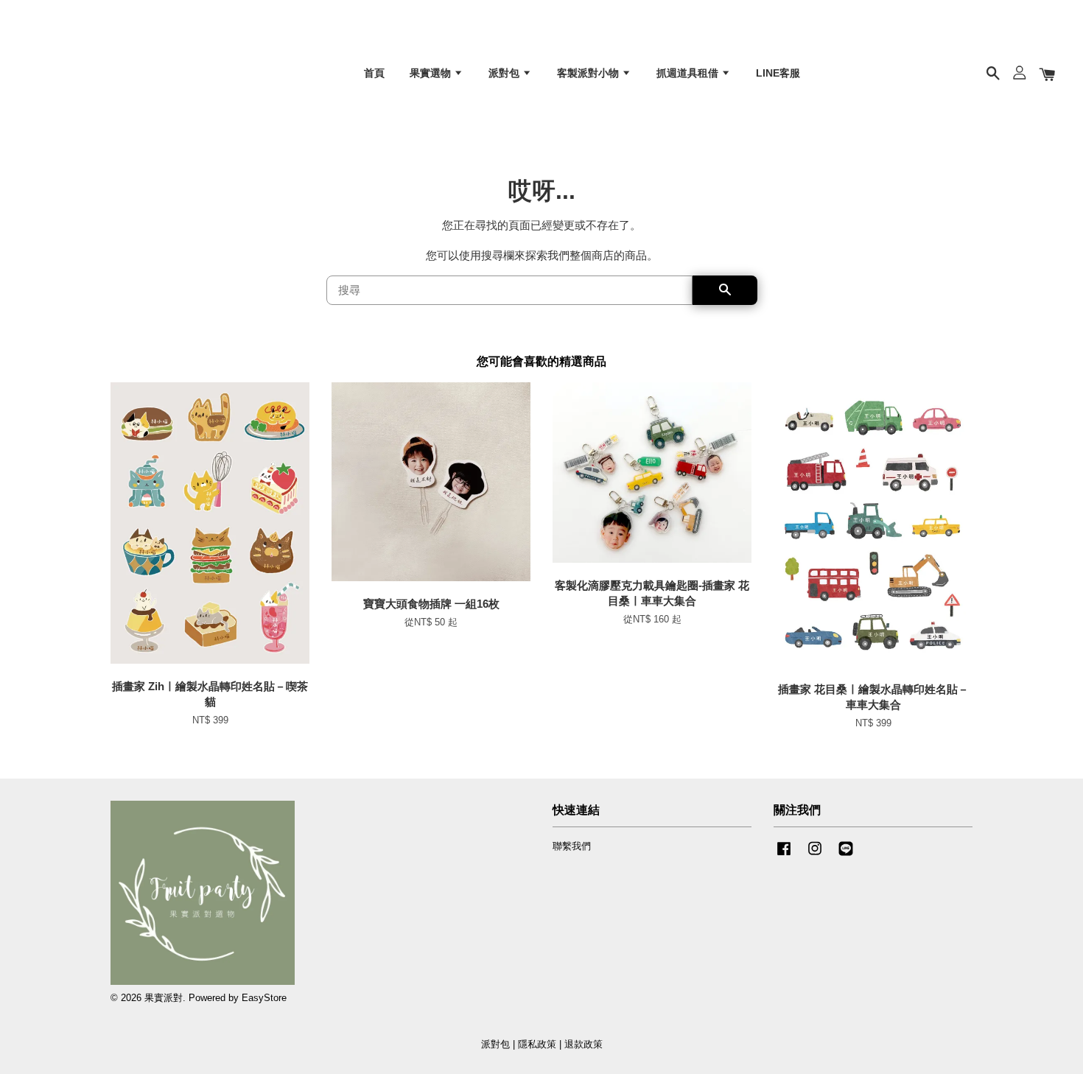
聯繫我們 (572, 846)
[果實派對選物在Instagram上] (815, 855)
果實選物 (432, 73)
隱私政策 (537, 1044)
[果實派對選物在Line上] (845, 855)
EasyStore (264, 997)
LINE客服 (778, 73)
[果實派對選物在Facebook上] (784, 855)
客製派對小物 (589, 73)
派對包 (505, 73)
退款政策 (583, 1044)
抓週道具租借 (688, 73)
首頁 (374, 73)
